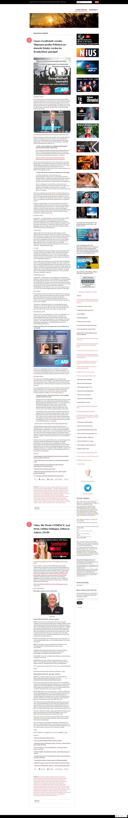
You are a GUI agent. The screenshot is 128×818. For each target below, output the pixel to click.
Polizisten (58, 499)
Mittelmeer (51, 789)
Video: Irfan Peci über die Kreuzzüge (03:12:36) (87, 350)
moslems (65, 498)
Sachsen (40, 501)
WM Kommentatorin (49, 795)
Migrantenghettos (39, 789)
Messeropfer (36, 498)
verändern (36, 502)
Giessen (38, 493)
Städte (53, 501)
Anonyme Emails (81, 464)
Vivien (56, 502)
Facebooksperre (45, 491)
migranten (48, 498)
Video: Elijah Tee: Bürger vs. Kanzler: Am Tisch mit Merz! (87, 520)
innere (40, 494)
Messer (66, 496)
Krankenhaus (60, 494)
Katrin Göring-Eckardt (49, 494)
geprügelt (56, 491)
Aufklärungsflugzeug (38, 778)
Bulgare (35, 779)
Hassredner (36, 494)
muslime (35, 499)
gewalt (35, 493)
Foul (41, 784)
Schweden (53, 792)
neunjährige (43, 499)
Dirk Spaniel (65, 490)
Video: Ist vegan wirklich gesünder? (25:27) (86, 375)
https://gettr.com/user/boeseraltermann (83, 533)
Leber (56, 496)
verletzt (39, 502)
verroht (43, 502)
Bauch (44, 778)
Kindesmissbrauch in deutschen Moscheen (86, 411)
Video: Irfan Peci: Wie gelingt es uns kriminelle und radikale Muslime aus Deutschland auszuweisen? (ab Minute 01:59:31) (88, 356)
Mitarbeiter (46, 789)
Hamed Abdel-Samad (54, 493)
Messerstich (63, 787)
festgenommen (37, 784)
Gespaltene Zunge (62, 784)
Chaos (53, 779)
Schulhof (44, 501)
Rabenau (63, 499)
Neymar (55, 789)
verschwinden (48, 502)
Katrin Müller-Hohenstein (39, 787)
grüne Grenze (50, 786)
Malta (56, 787)
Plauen (54, 499)
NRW (59, 789)
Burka (50, 779)
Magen (63, 496)
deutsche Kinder (59, 490)
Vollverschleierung (61, 793)
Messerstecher (42, 498)
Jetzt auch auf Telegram (88, 493)
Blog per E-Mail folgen (87, 590)
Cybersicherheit (37, 781)
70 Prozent (48, 487)
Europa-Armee (52, 783)
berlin (51, 778)
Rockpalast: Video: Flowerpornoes (84, 460)
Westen (43, 795)
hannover (61, 493)
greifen (42, 493)
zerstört (64, 502)
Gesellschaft (60, 491)
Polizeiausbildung (44, 790)
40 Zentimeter (43, 487)
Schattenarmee (56, 790)
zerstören (60, 502)
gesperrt (65, 491)
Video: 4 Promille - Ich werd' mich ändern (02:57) (88, 456)
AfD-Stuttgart (59, 487)
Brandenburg (60, 778)
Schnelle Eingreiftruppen (45, 792)
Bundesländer (40, 779)
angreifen (41, 488)
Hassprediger (66, 493)
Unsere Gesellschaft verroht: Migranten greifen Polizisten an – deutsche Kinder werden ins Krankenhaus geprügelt (50, 46)
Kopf (46, 787)
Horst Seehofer (56, 786)
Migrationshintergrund (55, 498)
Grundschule (47, 493)
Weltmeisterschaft (37, 795)
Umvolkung (62, 501)
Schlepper (65, 790)
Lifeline (52, 787)
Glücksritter (44, 786)
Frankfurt (51, 491)
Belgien (47, 778)
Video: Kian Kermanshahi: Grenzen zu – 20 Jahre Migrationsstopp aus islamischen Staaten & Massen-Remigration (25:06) (87, 416)
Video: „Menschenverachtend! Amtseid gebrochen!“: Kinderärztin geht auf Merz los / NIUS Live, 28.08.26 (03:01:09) (88, 503)
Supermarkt (36, 793)
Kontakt (93, 10)
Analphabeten (52, 776)
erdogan (40, 783)
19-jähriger (42, 776)
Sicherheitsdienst (59, 792)
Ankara (57, 776)
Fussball (56, 784)
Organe (50, 499)
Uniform (51, 793)
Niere (47, 499)
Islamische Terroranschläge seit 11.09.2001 (88, 291)
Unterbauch (67, 501)
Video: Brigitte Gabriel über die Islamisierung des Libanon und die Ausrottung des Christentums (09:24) (87, 345)
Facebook (39, 491)
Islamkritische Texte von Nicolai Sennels (85, 372)
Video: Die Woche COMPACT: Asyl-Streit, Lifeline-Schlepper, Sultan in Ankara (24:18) (52, 528)
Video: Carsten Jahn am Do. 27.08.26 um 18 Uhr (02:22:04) (87, 527)
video (53, 502)
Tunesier (47, 793)
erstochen (44, 783)
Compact (57, 779)
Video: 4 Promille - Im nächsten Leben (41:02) (87, 452)
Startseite (81, 10)
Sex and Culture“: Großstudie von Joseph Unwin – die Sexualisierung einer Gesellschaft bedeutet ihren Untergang (88, 301)
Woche (56, 795)
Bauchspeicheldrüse (63, 488)
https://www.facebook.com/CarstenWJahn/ (84, 536)
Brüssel (65, 778)
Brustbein (41, 490)
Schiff (61, 790)
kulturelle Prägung (48, 496)
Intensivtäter (62, 786)
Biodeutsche (36, 490)
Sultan (69, 792)
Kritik (49, 787)
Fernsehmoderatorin (60, 783)
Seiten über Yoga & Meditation (87, 481)
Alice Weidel (65, 487)
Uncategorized (37, 509)
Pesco (39, 790)
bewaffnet (55, 778)
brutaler (45, 490)
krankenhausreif (37, 496)
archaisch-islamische (47, 488)
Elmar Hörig (61, 781)
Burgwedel (50, 490)
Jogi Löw (68, 786)
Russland (50, 790)
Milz (61, 498)
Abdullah (53, 487)
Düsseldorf (43, 781)
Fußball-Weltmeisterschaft (48, 784)
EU (47, 783)
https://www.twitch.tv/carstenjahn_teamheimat (85, 531)
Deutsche (48, 781)
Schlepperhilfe (37, 792)
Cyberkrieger (62, 779)
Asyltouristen (62, 776)
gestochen (36, 786)
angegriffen (36, 488)
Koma (56, 494)
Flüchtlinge (56, 488)
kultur (42, 496)
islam (43, 494)
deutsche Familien (54, 781)
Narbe (39, 499)
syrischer (57, 501)
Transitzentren (42, 793)
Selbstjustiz (49, 501)
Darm (54, 490)
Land (53, 496)
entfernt (35, 491)
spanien (65, 792)
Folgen (79, 602)
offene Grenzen (64, 789)
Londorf (59, 496)
